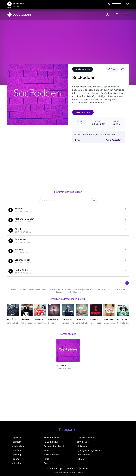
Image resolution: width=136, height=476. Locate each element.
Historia (15, 459)
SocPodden (88, 134)
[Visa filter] (94, 200)
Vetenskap (17, 463)
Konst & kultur (51, 442)
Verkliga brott (18, 446)
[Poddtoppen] (19, 15)
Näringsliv (17, 442)
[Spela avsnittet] (10, 210)
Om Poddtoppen (55, 468)
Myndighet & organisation (89, 450)
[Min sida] (107, 14)
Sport (47, 463)
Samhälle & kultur (82, 112)
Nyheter (80, 459)
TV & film (16, 450)
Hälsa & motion (51, 454)
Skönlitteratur (83, 454)
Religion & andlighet (54, 446)
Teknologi (16, 454)
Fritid (46, 459)
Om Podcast (72, 468)
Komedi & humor (52, 437)
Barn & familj (82, 442)
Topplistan (17, 437)
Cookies (84, 468)
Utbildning (81, 446)
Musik (47, 450)
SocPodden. (109, 134)
